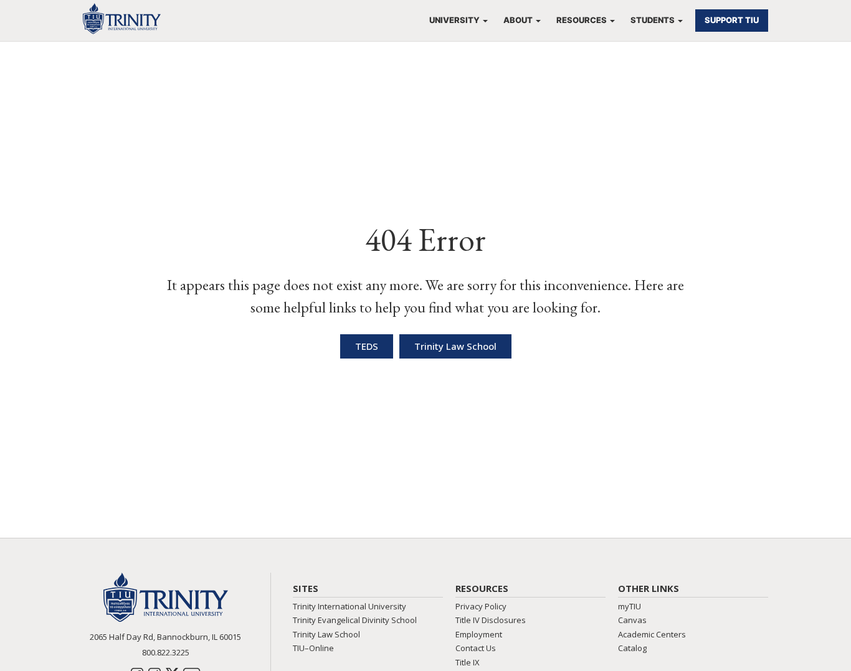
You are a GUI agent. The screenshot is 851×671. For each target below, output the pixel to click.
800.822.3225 (165, 652)
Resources (581, 20)
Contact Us (475, 648)
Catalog (632, 648)
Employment (478, 634)
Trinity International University (349, 606)
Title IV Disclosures (490, 620)
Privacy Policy (480, 606)
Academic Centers (652, 634)
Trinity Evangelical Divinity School (355, 620)
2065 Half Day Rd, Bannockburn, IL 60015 (165, 636)
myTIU (629, 606)
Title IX (467, 662)
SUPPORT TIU (732, 20)
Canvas (632, 620)
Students (652, 20)
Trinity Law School (326, 634)
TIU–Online (313, 648)
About (518, 20)
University (454, 20)
